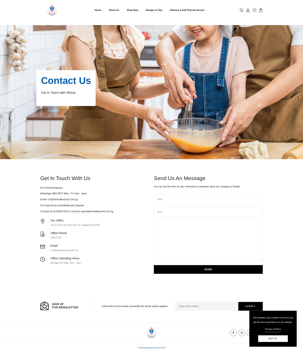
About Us (114, 10)
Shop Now (132, 10)
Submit (250, 306)
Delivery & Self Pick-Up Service (187, 10)
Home (98, 10)
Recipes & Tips (154, 10)
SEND (208, 269)
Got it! (273, 339)
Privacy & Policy (273, 329)
